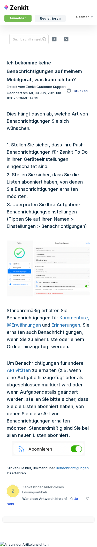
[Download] (39, 275)
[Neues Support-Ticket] (54, 39)
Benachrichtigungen (72, 468)
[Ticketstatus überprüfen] (66, 39)
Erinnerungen (65, 325)
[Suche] (44, 39)
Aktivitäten (19, 370)
